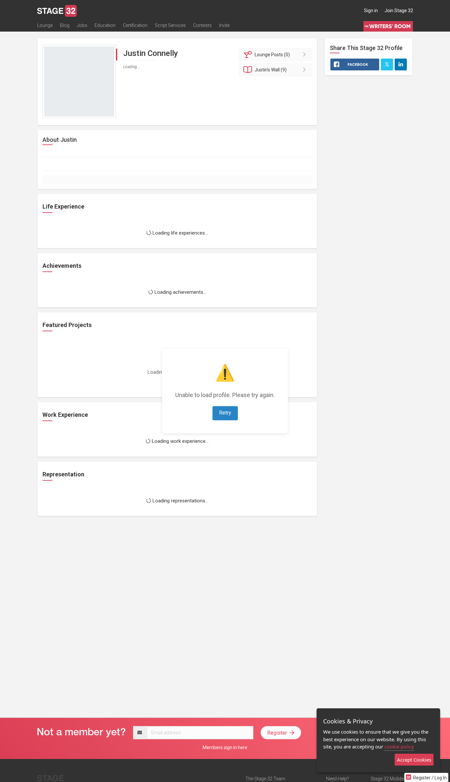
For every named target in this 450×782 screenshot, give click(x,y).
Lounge (45, 25)
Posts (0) (272, 54)
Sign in (371, 10)
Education (105, 25)
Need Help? (337, 778)
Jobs (82, 25)
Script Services (170, 25)
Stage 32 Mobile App (392, 778)
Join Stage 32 (398, 10)
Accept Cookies (414, 759)
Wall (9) (271, 69)
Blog (65, 25)
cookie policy (399, 746)
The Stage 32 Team (265, 778)
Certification (135, 25)
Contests (202, 25)
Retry (225, 413)
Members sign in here (225, 747)
